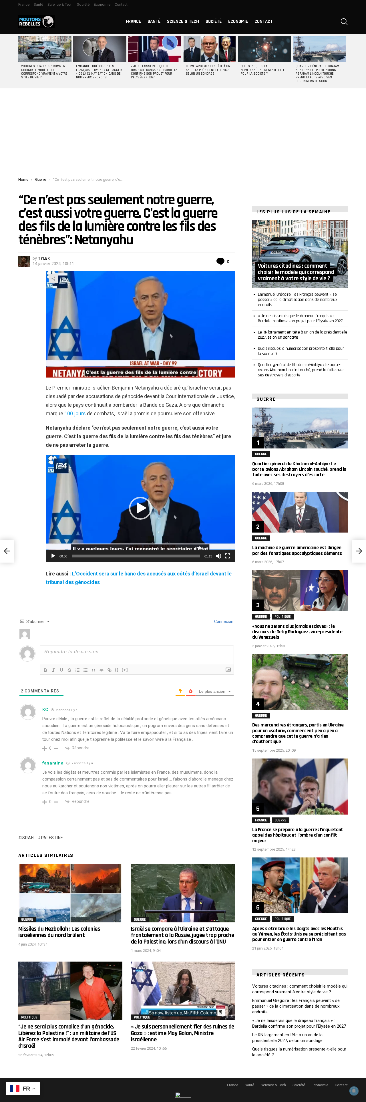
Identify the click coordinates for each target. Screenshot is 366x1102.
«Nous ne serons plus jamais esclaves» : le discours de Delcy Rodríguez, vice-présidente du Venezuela (297, 631)
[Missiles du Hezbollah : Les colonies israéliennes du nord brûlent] (70, 893)
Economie (102, 4)
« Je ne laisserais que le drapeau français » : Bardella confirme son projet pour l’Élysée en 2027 (154, 72)
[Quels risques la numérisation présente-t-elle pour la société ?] (264, 49)
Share (53, 278)
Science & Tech (60, 4)
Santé (38, 4)
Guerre (27, 919)
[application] (140, 508)
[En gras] (45, 670)
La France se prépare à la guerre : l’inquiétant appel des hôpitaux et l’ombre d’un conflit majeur (297, 835)
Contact (121, 4)
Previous (21, 61)
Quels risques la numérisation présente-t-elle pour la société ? (263, 70)
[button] (140, 508)
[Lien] (110, 670)
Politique (29, 1017)
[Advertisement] (183, 134)
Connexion (223, 621)
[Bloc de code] (102, 670)
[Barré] (69, 670)
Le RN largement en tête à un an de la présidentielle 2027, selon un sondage (208, 70)
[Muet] (218, 556)
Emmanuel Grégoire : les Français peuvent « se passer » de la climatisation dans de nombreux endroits (99, 72)
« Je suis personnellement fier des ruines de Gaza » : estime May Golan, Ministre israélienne (182, 1033)
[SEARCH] (344, 21)
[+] (125, 670)
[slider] (136, 556)
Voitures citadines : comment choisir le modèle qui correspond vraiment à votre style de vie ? (44, 72)
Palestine (52, 837)
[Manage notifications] (354, 1090)
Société (83, 4)
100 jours (75, 413)
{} (117, 670)
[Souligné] (61, 670)
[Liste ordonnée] (77, 670)
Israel (28, 837)
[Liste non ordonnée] (85, 670)
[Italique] (53, 670)
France (23, 4)
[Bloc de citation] (93, 670)
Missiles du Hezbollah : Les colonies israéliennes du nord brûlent (59, 932)
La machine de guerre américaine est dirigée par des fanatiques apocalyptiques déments (297, 550)
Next (345, 61)
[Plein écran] (227, 556)
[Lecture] (53, 556)
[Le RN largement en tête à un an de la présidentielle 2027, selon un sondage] (209, 49)
